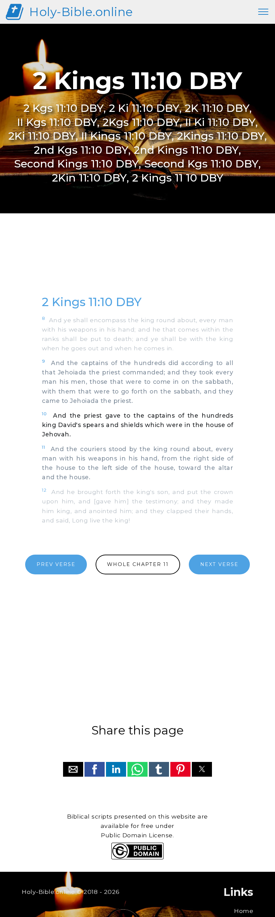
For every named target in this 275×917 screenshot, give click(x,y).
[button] (73, 769)
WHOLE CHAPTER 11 (138, 564)
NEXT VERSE (219, 564)
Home (243, 910)
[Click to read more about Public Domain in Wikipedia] (137, 857)
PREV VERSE (56, 564)
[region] (137, 261)
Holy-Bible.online (81, 12)
